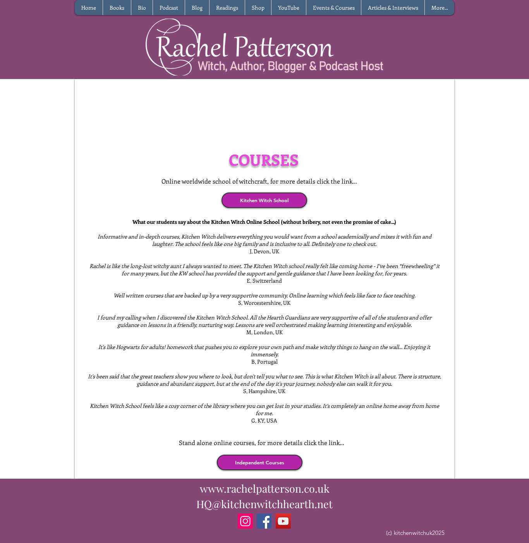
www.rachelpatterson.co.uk (265, 488)
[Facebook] (264, 521)
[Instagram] (245, 521)
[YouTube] (283, 521)
